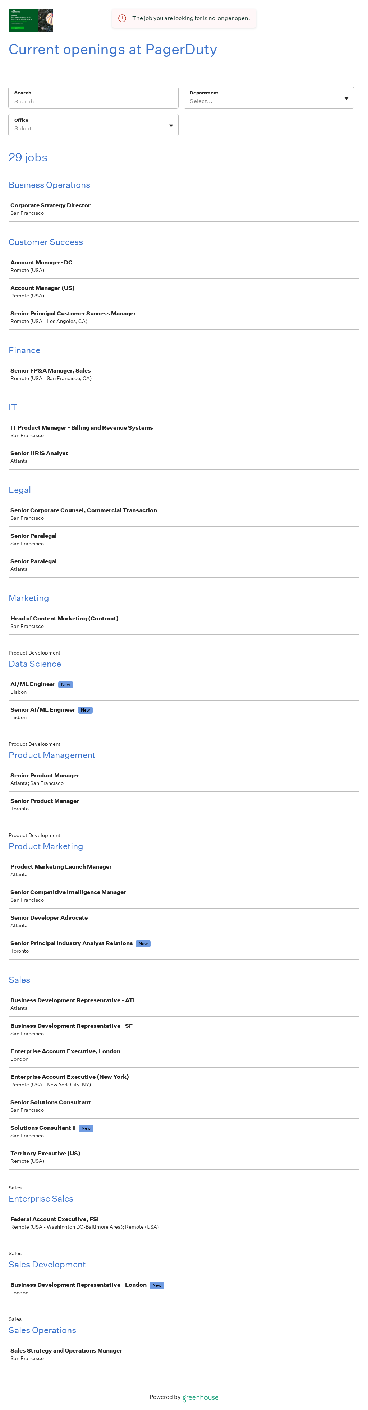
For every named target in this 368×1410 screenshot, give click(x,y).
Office (21, 120)
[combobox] (190, 101)
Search (22, 93)
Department (204, 93)
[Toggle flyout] (346, 98)
